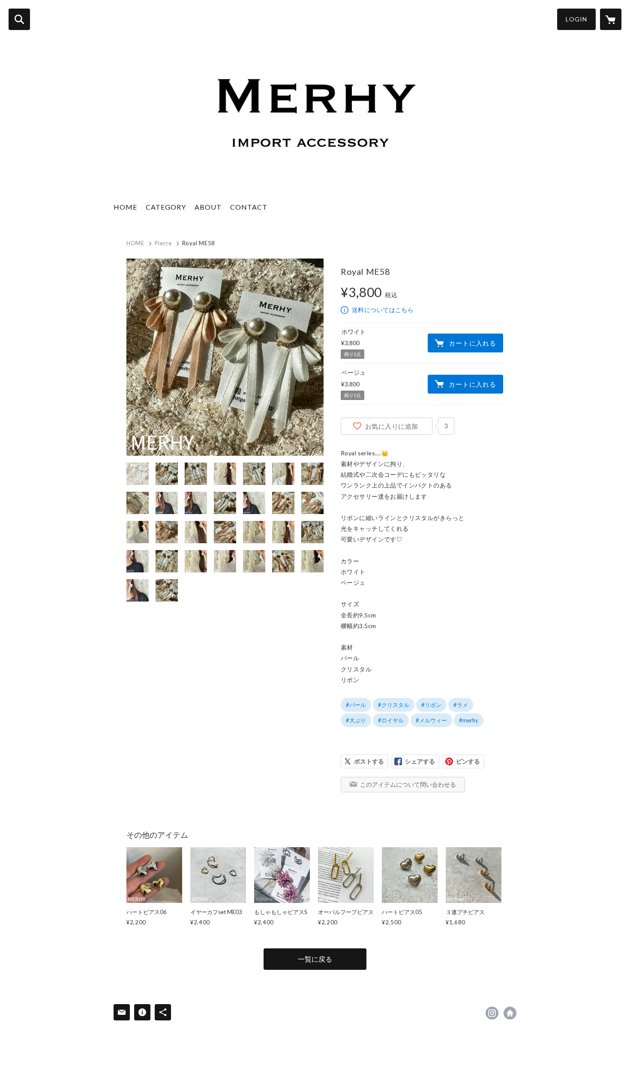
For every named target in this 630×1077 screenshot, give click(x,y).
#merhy (468, 720)
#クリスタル (393, 704)
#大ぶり (356, 720)
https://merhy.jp (510, 1013)
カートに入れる (472, 343)
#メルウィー (431, 720)
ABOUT (208, 207)
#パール (356, 704)
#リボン (431, 704)
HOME (125, 207)
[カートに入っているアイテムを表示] (610, 19)
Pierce (163, 243)
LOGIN (576, 19)
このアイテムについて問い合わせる (408, 784)
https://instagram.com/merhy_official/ (492, 1013)
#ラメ (460, 704)
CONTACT (248, 207)
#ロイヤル (391, 720)
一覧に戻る (315, 959)
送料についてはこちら (383, 309)
